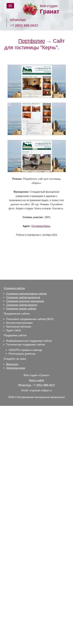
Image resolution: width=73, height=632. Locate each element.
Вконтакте (12, 364)
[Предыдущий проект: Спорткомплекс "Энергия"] (11, 41)
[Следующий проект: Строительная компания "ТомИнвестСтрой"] (66, 47)
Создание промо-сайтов (21, 308)
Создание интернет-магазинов (25, 301)
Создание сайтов (14, 288)
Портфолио (31, 41)
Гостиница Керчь (40, 226)
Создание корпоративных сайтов (26, 293)
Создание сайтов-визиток (21, 304)
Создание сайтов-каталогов (23, 297)
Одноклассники (15, 367)
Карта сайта (36, 380)
